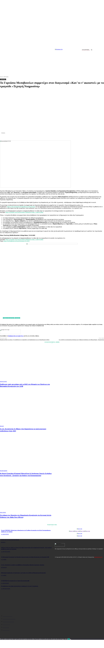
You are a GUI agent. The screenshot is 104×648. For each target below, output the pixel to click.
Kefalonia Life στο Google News (15, 335)
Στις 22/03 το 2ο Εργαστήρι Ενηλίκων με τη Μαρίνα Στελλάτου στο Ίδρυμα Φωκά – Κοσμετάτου (81, 339)
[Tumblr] (62, 137)
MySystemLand (98, 557)
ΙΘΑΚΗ (2, 426)
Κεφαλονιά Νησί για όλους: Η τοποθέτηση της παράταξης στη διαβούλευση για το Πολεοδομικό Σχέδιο (24, 339)
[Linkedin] (47, 137)
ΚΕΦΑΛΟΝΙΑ (3, 381)
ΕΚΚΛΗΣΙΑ (3, 512)
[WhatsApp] (41, 137)
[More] (77, 136)
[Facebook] (26, 137)
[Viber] (72, 137)
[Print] (57, 137)
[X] (31, 137)
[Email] (52, 137)
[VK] (67, 137)
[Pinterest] (36, 137)
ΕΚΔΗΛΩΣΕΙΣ (3, 470)
